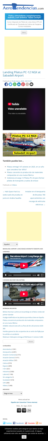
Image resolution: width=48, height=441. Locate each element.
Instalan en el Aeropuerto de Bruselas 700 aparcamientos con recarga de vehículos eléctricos (35, 198)
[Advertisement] (24, 53)
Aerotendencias (23, 7)
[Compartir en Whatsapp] (15, 85)
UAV (4, 383)
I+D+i (4, 369)
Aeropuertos (7, 352)
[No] (45, 433)
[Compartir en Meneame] (27, 85)
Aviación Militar (8, 360)
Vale (24, 437)
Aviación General (8, 358)
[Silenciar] (38, 275)
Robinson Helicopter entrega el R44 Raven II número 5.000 (23, 337)
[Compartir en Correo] (31, 85)
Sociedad (6, 380)
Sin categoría (7, 377)
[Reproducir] (6, 275)
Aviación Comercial (9, 355)
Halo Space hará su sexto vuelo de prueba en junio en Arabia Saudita (13, 194)
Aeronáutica (7, 349)
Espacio (5, 366)
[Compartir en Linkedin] (19, 85)
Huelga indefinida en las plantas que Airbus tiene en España (23, 317)
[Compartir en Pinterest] (23, 85)
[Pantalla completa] (42, 275)
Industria (6, 371)
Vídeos (14, 185)
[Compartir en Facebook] (6, 85)
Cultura (5, 363)
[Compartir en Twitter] (11, 85)
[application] (24, 265)
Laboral (5, 374)
